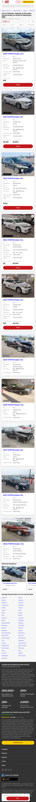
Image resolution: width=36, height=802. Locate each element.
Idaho (19, 610)
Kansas (20, 615)
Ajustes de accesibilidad (12, 775)
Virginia (20, 653)
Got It (17, 798)
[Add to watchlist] (32, 30)
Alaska (20, 597)
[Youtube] (11, 770)
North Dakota (22, 638)
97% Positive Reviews (7, 714)
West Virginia (22, 655)
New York (21, 635)
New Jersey (21, 633)
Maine (3, 620)
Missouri (4, 628)
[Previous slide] (4, 39)
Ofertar (18, 84)
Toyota (25, 10)
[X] (8, 769)
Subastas (4, 757)
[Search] (32, 6)
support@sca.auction (26, 783)
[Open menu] (2, 1)
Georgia (20, 607)
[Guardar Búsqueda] (32, 21)
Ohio (3, 640)
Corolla (22, 24)
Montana (20, 628)
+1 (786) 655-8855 (6, 783)
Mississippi (21, 625)
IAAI (31, 795)
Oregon (4, 643)
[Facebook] (6, 770)
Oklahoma (21, 640)
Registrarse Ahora (28, 1)
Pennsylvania (22, 643)
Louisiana (20, 618)
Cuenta (4, 761)
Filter (6, 21)
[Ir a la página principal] (6, 2)
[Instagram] (3, 770)
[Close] (28, 795)
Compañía (4, 749)
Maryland (21, 620)
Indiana (20, 612)
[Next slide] (31, 39)
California (4, 602)
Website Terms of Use (25, 793)
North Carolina (6, 638)
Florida (3, 607)
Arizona (4, 600)
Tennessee (21, 648)
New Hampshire (6, 633)
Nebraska (4, 630)
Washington (5, 655)
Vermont (4, 653)
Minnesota (4, 625)
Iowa (3, 615)
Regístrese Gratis (18, 742)
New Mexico (5, 635)
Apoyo (3, 765)
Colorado (20, 602)
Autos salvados (17, 10)
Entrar (18, 1)
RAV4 (5, 24)
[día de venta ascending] (28, 21)
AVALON (31, 10)
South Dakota (5, 648)
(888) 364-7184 (16, 783)
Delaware (21, 605)
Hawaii (3, 610)
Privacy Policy (18, 793)
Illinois (3, 612)
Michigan (20, 623)
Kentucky (4, 618)
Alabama (4, 597)
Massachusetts (6, 623)
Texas (3, 650)
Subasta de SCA (6, 10)
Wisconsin (4, 658)
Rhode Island (5, 645)
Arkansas (20, 600)
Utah (19, 650)
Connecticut (5, 605)
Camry (13, 24)
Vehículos (4, 753)
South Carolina (22, 645)
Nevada (20, 630)
